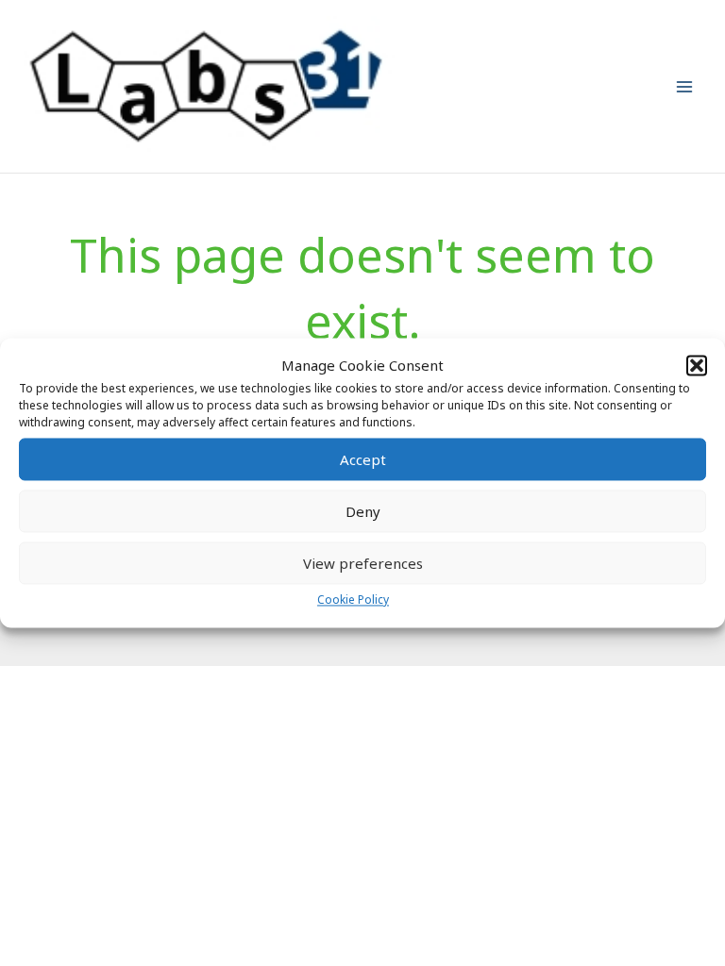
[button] (696, 365)
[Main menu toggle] (685, 86)
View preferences (363, 563)
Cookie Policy (353, 600)
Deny (363, 511)
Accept (363, 459)
